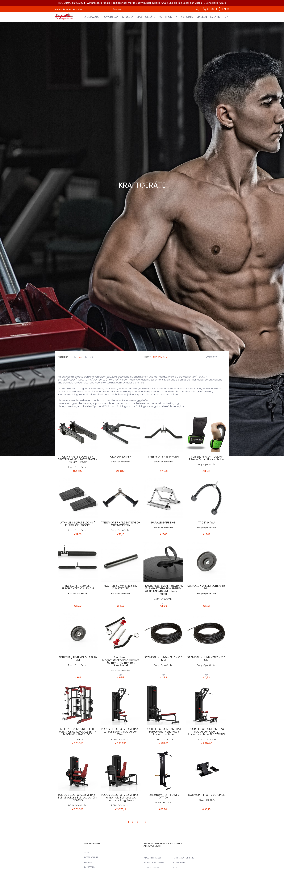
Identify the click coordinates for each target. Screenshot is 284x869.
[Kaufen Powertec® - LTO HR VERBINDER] (206, 771)
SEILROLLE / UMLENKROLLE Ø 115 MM (206, 587)
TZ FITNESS (78, 739)
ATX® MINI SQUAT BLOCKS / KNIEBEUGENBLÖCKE (77, 524)
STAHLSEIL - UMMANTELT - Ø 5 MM (206, 658)
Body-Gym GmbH (77, 467)
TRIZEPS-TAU (206, 522)
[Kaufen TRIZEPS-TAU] (206, 498)
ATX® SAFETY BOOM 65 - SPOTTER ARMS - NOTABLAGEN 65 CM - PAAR (77, 459)
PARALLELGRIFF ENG (163, 522)
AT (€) (226, 9)
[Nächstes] (154, 822)
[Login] (219, 9)
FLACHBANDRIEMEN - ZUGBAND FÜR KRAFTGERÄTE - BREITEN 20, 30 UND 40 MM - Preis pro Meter (163, 590)
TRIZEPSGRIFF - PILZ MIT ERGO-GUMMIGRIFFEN (120, 524)
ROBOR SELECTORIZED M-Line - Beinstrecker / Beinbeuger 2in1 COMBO (77, 797)
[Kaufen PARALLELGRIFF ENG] (163, 498)
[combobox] (153, 9)
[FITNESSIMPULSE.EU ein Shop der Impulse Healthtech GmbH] (64, 17)
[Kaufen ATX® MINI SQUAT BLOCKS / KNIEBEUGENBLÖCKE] (78, 498)
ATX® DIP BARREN (120, 456)
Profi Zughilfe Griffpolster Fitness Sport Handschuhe (206, 458)
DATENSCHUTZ (91, 857)
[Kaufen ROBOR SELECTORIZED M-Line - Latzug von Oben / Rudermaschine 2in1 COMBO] (206, 705)
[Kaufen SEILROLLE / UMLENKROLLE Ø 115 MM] (206, 562)
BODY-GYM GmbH (120, 739)
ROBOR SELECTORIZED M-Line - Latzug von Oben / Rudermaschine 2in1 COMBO (206, 731)
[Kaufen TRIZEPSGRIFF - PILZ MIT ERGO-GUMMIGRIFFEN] (121, 498)
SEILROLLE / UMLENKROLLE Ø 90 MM (78, 658)
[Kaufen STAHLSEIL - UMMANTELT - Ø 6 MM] (163, 633)
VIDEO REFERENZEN (152, 857)
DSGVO (88, 862)
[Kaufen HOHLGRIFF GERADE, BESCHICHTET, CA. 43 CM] (78, 562)
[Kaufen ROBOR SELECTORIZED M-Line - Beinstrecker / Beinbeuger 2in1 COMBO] (78, 771)
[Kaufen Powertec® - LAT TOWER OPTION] (163, 771)
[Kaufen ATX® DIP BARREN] (121, 432)
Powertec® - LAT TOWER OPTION (163, 796)
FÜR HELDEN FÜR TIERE (183, 857)
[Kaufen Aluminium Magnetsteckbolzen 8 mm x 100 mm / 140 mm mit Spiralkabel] (121, 633)
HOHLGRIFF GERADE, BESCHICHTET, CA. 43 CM (78, 587)
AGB (86, 852)
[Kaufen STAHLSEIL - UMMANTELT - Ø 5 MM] (206, 633)
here (81, 9)
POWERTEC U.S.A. (163, 802)
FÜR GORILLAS (180, 862)
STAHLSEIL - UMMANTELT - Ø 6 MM (163, 658)
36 (86, 357)
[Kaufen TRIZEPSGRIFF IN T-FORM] (163, 432)
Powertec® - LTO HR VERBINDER (206, 795)
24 (80, 357)
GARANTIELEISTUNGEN (153, 862)
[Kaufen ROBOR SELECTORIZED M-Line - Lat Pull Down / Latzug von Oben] (121, 705)
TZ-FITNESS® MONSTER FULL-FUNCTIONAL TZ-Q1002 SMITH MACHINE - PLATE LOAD (77, 731)
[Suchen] (197, 9)
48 (91, 357)
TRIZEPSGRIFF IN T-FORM (163, 456)
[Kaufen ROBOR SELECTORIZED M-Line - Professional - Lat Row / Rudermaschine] (163, 705)
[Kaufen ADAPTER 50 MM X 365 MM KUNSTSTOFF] (121, 562)
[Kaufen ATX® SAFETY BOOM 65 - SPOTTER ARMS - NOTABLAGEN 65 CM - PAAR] (78, 432)
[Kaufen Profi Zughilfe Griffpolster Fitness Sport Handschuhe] (206, 432)
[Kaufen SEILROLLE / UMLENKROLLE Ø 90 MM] (78, 633)
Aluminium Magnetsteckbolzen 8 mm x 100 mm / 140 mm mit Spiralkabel (120, 661)
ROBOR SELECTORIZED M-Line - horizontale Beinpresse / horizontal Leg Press (120, 797)
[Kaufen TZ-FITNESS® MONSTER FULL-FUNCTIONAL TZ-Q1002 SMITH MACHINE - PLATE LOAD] (78, 705)
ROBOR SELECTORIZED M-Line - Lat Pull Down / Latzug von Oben (120, 731)
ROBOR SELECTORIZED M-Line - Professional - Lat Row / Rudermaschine (163, 731)
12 (75, 357)
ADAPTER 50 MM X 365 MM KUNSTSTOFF (121, 587)
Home (148, 356)
